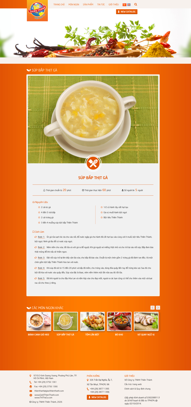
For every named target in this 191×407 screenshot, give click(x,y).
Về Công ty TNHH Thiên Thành (138, 379)
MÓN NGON (74, 4)
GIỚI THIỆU (114, 4)
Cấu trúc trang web (133, 384)
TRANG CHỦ (59, 4)
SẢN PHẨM (88, 4)
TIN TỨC (101, 4)
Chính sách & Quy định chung (137, 388)
